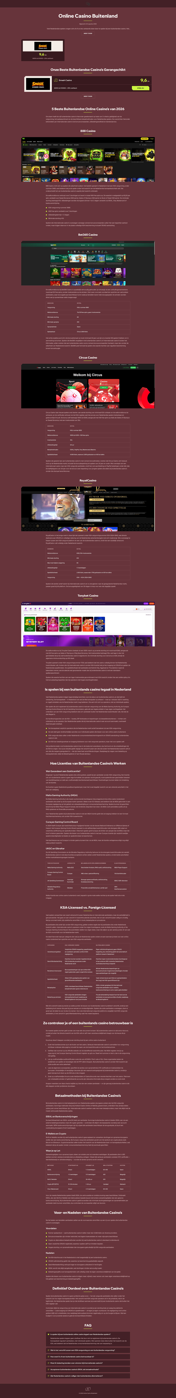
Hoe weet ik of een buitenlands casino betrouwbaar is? (72, 1357)
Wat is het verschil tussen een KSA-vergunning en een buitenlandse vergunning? (82, 1350)
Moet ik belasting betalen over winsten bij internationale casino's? (76, 1363)
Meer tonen (88, 33)
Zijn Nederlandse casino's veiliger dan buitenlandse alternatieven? (76, 1376)
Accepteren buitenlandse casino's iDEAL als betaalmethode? (74, 1369)
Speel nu (140, 88)
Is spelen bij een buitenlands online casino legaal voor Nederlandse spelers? (80, 1334)
